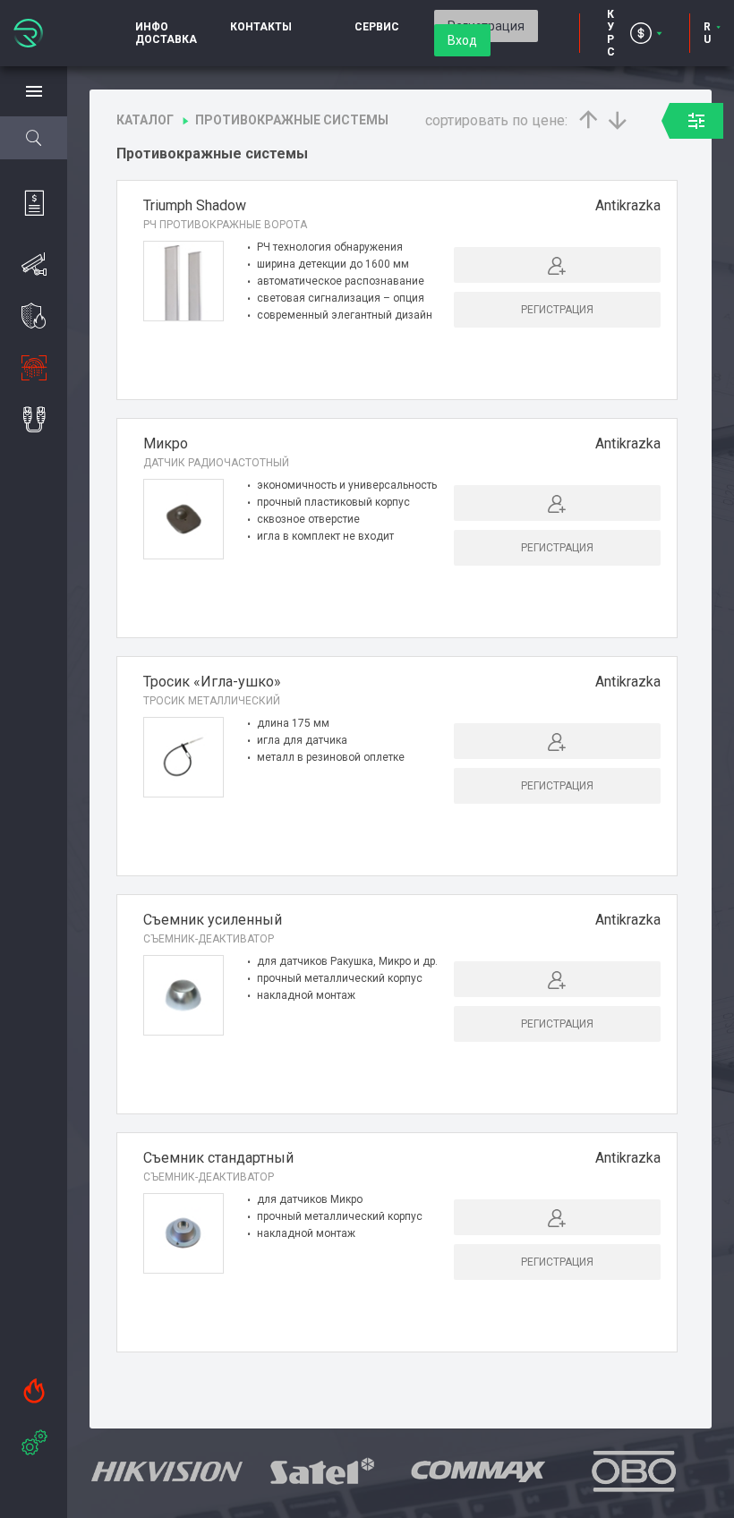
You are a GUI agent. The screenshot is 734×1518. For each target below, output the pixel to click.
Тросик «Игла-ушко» (212, 681)
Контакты (261, 27)
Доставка (166, 39)
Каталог (145, 120)
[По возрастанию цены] (588, 120)
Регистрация (557, 309)
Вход (462, 40)
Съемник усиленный (212, 919)
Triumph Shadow (194, 205)
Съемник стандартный (218, 1157)
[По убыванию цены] (618, 120)
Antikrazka (628, 205)
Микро (165, 443)
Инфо (151, 27)
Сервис (376, 27)
